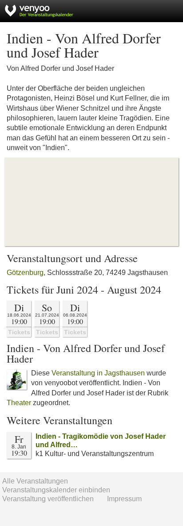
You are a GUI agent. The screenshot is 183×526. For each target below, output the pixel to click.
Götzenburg (25, 272)
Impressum (124, 499)
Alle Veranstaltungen (35, 481)
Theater (19, 402)
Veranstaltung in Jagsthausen (98, 373)
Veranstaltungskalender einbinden (56, 490)
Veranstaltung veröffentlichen (48, 499)
